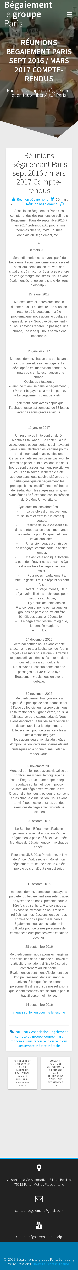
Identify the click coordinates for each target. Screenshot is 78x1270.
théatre (41, 1045)
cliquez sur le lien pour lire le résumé (39, 1012)
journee (49, 1036)
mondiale (17, 1041)
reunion (48, 1041)
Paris (29, 1041)
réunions (61, 1041)
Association (40, 1031)
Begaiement (58, 1031)
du (29, 1036)
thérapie (53, 1045)
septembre (26, 1045)
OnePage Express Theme (50, 1264)
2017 (26, 1031)
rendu (37, 1041)
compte (21, 1036)
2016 (18, 1031)
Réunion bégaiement (32, 199)
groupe (37, 1036)
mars (59, 1036)
